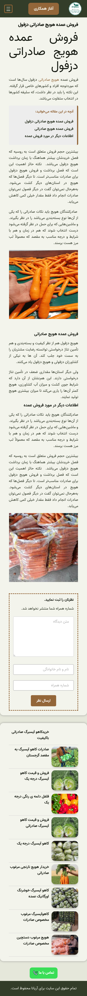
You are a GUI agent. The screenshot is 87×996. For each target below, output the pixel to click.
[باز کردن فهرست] (8, 9)
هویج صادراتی (49, 80)
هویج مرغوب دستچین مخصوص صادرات (33, 941)
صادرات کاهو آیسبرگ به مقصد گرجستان (32, 752)
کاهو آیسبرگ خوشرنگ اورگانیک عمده (33, 894)
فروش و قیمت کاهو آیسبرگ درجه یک (34, 776)
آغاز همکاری (43, 8)
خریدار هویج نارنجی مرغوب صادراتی (29, 870)
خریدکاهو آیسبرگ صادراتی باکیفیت (30, 735)
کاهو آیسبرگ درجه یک (33, 844)
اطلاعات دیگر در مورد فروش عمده (49, 136)
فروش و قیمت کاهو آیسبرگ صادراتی (34, 823)
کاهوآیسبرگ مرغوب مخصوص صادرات (35, 917)
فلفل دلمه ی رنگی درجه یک (31, 800)
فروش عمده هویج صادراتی (54, 129)
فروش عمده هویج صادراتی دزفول (49, 122)
